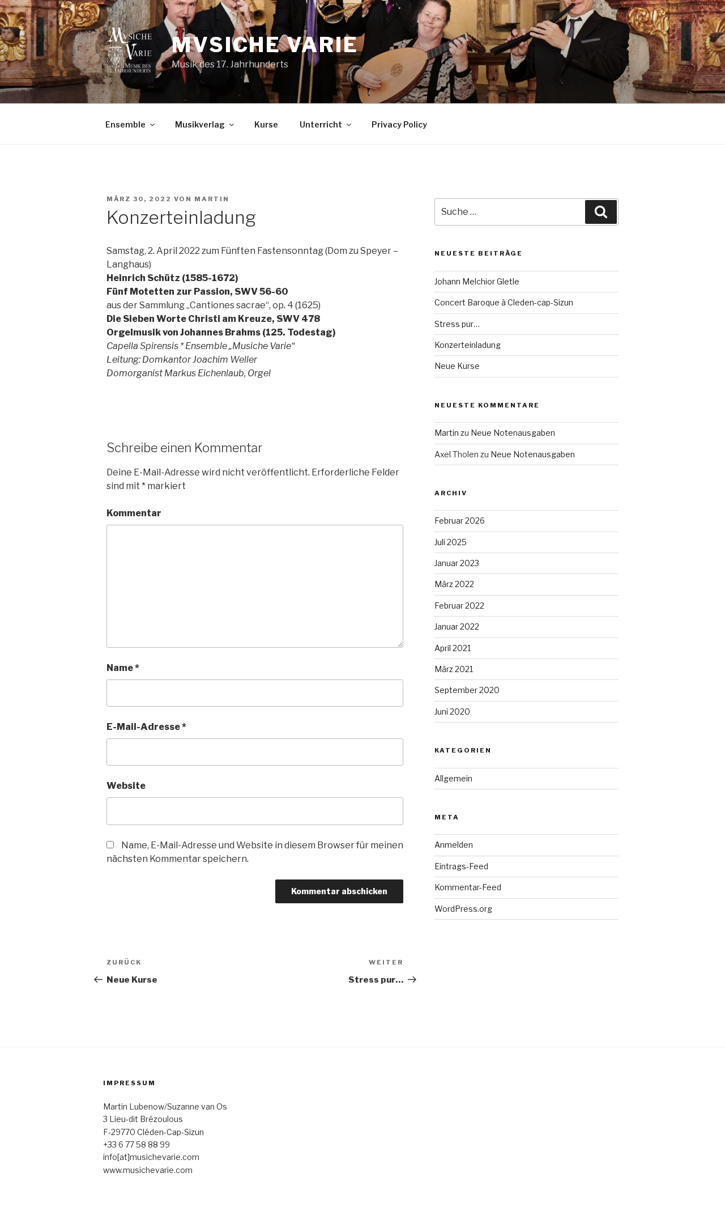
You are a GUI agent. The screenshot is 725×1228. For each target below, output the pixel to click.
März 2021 (453, 669)
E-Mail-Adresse (146, 726)
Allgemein (453, 778)
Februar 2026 (459, 520)
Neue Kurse (457, 366)
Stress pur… (457, 324)
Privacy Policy (399, 124)
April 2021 (452, 648)
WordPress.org (463, 908)
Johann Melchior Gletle (476, 281)
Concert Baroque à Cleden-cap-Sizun (503, 302)
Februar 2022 (459, 605)
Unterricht (321, 124)
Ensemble (125, 124)
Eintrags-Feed (461, 866)
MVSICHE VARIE (265, 44)
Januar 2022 (456, 626)
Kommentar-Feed (467, 887)
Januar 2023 (456, 563)
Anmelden (453, 844)
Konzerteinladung (467, 345)
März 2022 (454, 584)
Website (126, 785)
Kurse (266, 124)
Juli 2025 (450, 542)
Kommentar (133, 513)
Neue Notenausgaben (513, 432)
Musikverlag (200, 124)
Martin (211, 199)
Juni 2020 (452, 711)
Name (122, 667)
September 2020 (467, 690)
